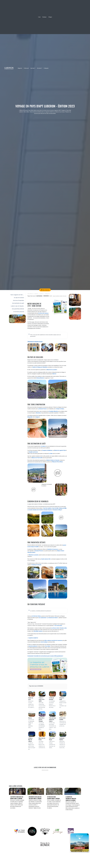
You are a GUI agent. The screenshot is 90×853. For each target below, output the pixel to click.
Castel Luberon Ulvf (45, 559)
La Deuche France (42, 408)
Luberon (36, 293)
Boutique (44, 17)
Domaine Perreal (39, 550)
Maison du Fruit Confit (37, 457)
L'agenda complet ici (33, 637)
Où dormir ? (39, 68)
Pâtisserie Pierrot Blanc (57, 461)
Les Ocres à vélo (55, 628)
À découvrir (26, 68)
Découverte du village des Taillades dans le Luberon (35, 797)
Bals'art (54, 373)
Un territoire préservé (18, 311)
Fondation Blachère (53, 411)
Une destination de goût (18, 303)
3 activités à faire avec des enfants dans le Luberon (16, 797)
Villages (50, 17)
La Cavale (29, 509)
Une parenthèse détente (18, 308)
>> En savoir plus (58, 625)
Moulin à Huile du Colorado (53, 460)
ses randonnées (42, 617)
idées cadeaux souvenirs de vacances (53, 640)
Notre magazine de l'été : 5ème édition (17, 295)
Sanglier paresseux (33, 451)
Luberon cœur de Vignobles (17, 306)
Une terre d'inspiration (18, 300)
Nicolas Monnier (40, 377)
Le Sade (50, 453)
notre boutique (44, 641)
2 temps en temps (60, 408)
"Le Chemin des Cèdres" (52, 617)
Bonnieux (38, 412)
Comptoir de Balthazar (47, 450)
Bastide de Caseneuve (53, 549)
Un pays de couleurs (19, 297)
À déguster (46, 68)
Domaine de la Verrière (38, 509)
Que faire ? (32, 68)
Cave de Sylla (55, 508)
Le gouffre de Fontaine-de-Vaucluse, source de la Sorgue (71, 798)
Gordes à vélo (63, 628)
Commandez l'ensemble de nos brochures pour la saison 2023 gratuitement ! (45, 655)
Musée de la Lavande (52, 369)
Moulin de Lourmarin (33, 554)
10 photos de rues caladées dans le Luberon (53, 797)
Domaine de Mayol (57, 509)
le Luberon (43, 446)
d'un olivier (47, 646)
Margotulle (29, 417)
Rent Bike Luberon (38, 631)
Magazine (20, 68)
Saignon (37, 417)
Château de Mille (62, 508)
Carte (39, 17)
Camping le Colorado (36, 564)
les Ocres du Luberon (43, 313)
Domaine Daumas (48, 509)
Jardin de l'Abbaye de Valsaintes (39, 367)
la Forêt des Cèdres (36, 616)
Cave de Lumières (47, 508)
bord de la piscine (33, 646)
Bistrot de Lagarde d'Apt (60, 450)
